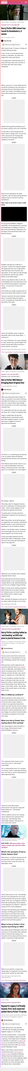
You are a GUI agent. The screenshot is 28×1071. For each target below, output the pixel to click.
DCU (13, 675)
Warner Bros (22, 352)
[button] (26, 44)
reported (5, 223)
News (7, 22)
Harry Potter (20, 22)
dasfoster (15, 730)
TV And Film (15, 352)
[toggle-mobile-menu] (26, 2)
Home (2, 22)
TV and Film (13, 22)
